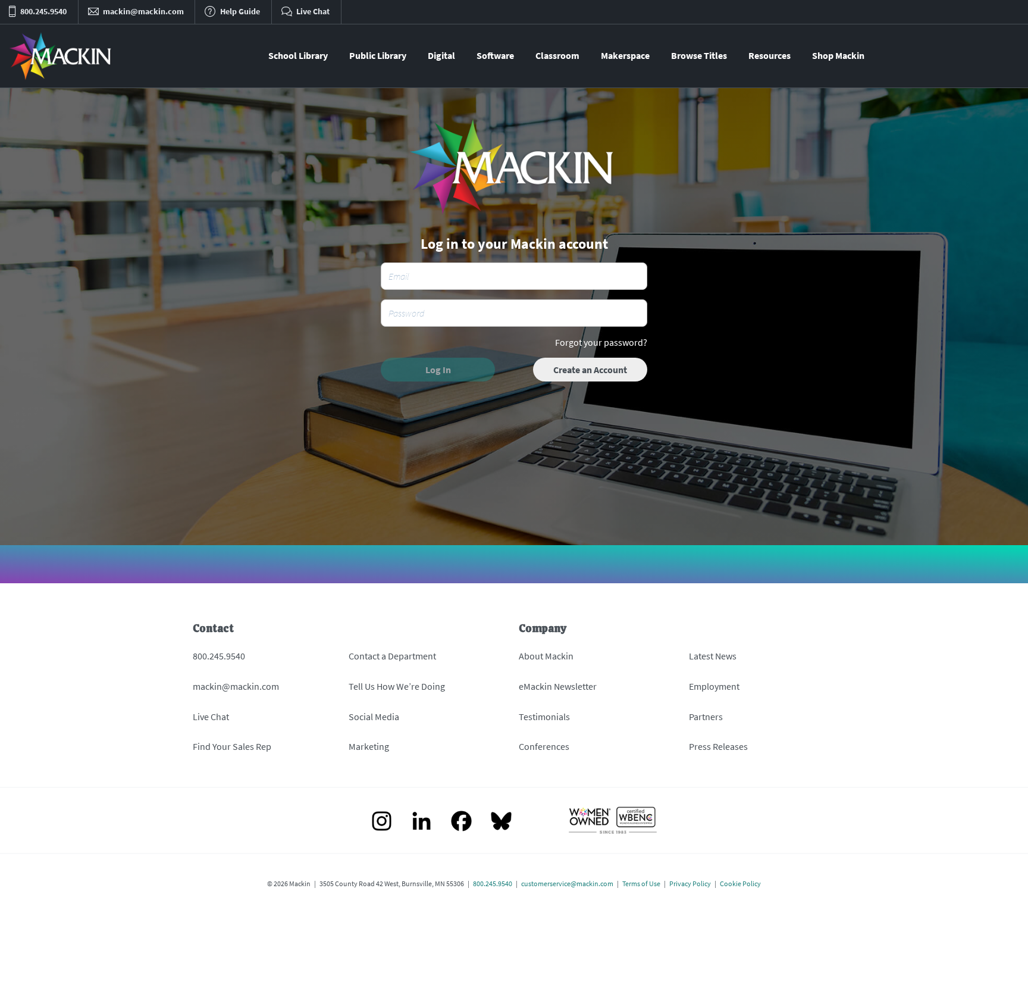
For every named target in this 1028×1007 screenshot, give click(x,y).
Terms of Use (641, 883)
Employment (714, 686)
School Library (298, 55)
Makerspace (625, 55)
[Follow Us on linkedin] (421, 822)
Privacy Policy (690, 883)
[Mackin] (61, 56)
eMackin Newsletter (558, 686)
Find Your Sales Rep (232, 746)
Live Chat (211, 717)
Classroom (557, 55)
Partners (706, 717)
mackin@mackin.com (236, 686)
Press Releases (718, 746)
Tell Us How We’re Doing (397, 686)
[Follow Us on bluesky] (501, 822)
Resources (769, 55)
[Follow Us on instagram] (381, 822)
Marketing (369, 746)
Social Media (374, 717)
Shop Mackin (838, 55)
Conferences (544, 746)
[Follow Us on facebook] (461, 822)
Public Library (377, 55)
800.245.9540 (219, 656)
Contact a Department (392, 656)
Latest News (712, 656)
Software (495, 55)
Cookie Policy (740, 883)
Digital (441, 55)
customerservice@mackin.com (567, 883)
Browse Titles (699, 55)
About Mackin (546, 656)
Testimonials (544, 717)
